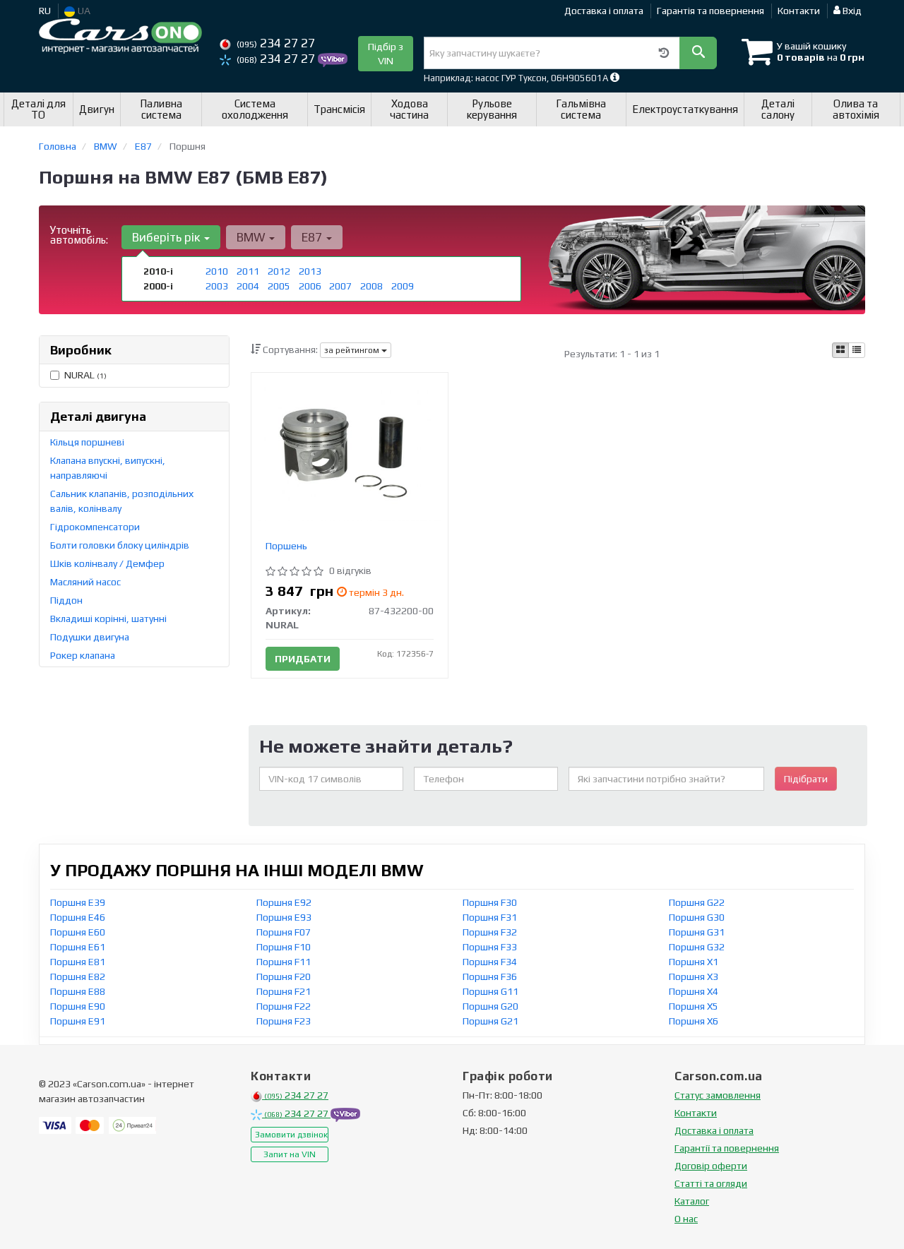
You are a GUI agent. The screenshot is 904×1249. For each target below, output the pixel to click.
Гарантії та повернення (726, 1148)
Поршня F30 (490, 902)
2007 (340, 286)
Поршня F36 (490, 976)
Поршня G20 (490, 1006)
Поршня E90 (77, 1006)
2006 (310, 286)
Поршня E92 (283, 902)
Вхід (851, 10)
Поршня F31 (490, 917)
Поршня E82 (77, 976)
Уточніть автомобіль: (79, 235)
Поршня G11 (490, 991)
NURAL (85, 375)
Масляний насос (85, 581)
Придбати (303, 658)
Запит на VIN (289, 1154)
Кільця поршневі (87, 442)
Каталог (691, 1201)
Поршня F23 (283, 1021)
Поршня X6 (693, 1021)
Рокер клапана (82, 655)
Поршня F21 (283, 991)
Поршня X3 (693, 976)
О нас (686, 1218)
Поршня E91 (77, 1021)
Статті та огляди (710, 1183)
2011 (248, 271)
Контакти (799, 10)
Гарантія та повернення (710, 10)
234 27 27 (276, 43)
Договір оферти (710, 1165)
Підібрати (806, 778)
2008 (371, 286)
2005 (279, 286)
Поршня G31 (697, 932)
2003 (217, 286)
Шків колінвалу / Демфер (107, 563)
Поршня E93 (283, 917)
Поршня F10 (283, 946)
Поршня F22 (283, 1006)
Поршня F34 (490, 961)
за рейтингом (352, 350)
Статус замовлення (717, 1095)
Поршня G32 (697, 946)
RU (45, 10)
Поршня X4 (693, 991)
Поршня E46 (77, 917)
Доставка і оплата (603, 10)
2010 (217, 271)
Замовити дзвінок (291, 1135)
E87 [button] (313, 237)
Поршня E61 (77, 946)
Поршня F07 (283, 932)
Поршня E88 (77, 991)
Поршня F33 (490, 946)
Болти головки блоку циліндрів (119, 545)
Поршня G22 (697, 902)
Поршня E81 (77, 961)
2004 (248, 286)
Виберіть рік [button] (167, 237)
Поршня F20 (283, 976)
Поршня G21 (490, 1021)
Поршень (286, 545)
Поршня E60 (77, 932)
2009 (402, 286)
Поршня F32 (490, 932)
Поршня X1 (693, 961)
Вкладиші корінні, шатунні (108, 618)
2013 (310, 271)
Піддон (66, 600)
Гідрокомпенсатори (95, 526)
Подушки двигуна (89, 637)
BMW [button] (252, 237)
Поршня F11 (283, 961)
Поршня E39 (77, 902)
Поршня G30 (697, 917)
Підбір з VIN (385, 53)
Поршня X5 (693, 1006)
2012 (279, 271)
